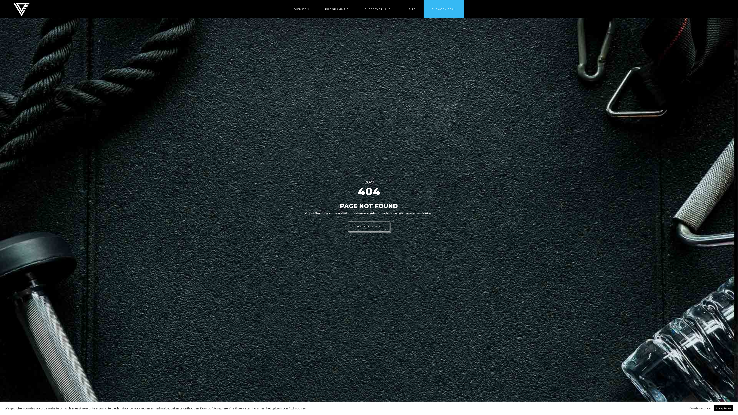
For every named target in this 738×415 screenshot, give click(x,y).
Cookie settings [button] (700, 408)
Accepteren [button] (723, 408)
